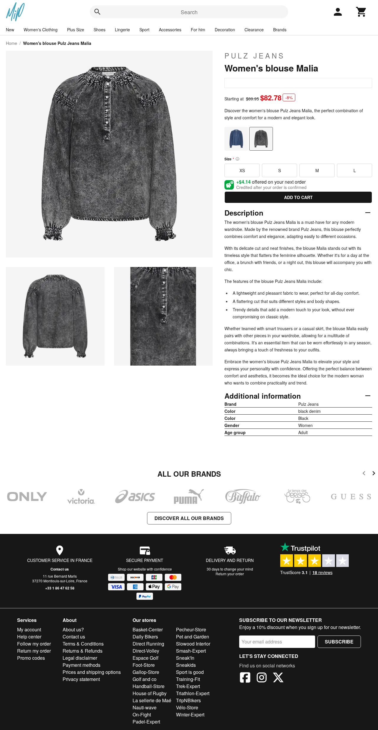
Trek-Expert (188, 686)
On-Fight (142, 714)
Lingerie (122, 29)
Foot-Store (144, 664)
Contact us (59, 569)
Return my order (34, 650)
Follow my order (34, 643)
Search (189, 12)
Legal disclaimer (80, 657)
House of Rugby (150, 693)
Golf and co (145, 679)
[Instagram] (262, 678)
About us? (73, 629)
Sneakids (186, 664)
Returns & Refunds (82, 650)
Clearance (254, 29)
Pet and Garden (192, 636)
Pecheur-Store (191, 629)
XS (242, 170)
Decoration (225, 29)
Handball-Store (148, 686)
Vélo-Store (187, 707)
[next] (373, 474)
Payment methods (81, 664)
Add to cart (298, 197)
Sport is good (190, 672)
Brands (279, 29)
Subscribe (339, 641)
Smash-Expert (191, 650)
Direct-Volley (146, 650)
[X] (278, 678)
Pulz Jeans (254, 55)
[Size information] (237, 159)
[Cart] (361, 12)
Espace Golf (145, 657)
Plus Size (75, 29)
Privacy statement (81, 679)
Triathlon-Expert (192, 693)
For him (198, 29)
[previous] (364, 474)
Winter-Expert (190, 714)
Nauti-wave (145, 707)
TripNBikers (188, 700)
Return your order (230, 573)
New (10, 29)
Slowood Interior (193, 643)
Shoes (99, 29)
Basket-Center (148, 629)
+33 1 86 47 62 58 (59, 588)
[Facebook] (245, 678)
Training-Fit (188, 679)
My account (29, 629)
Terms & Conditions (83, 643)
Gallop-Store (146, 672)
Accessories (170, 29)
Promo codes (31, 657)
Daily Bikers (145, 636)
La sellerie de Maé (152, 700)
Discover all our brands (189, 518)
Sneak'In (185, 657)
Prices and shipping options (92, 672)
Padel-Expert (146, 721)
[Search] (97, 11)
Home (11, 43)
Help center (29, 636)
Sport (144, 29)
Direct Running (148, 643)
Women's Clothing (41, 29)
